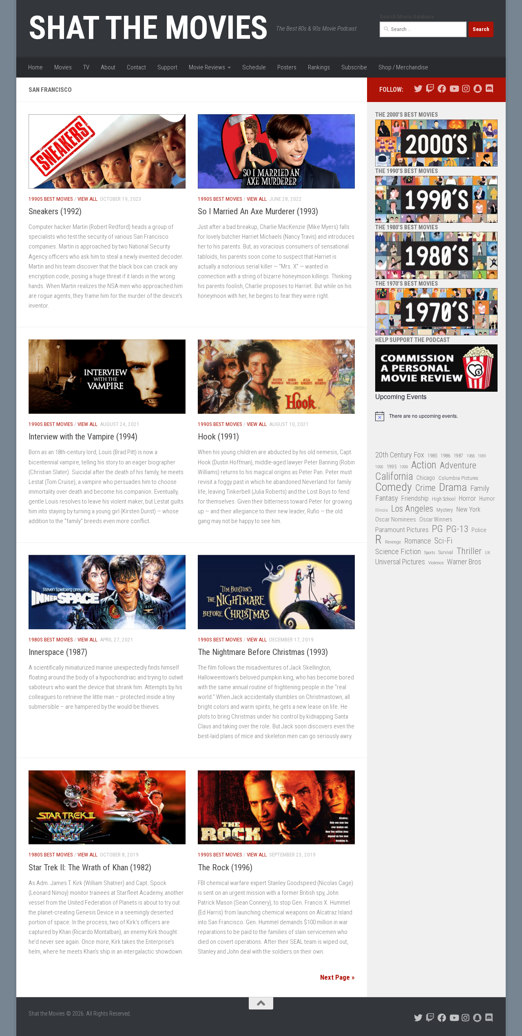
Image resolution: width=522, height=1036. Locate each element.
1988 (471, 456)
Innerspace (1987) (58, 652)
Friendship (415, 498)
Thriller (469, 551)
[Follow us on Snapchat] (477, 88)
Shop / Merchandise (403, 67)
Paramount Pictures (402, 530)
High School (444, 499)
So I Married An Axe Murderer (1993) (258, 211)
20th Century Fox (399, 454)
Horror (467, 498)
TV (86, 67)
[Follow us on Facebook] (442, 88)
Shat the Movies (148, 27)
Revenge (393, 542)
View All (87, 199)
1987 (458, 456)
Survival (445, 552)
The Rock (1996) (225, 867)
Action (423, 465)
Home (35, 67)
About (108, 67)
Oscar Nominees (395, 519)
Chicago (425, 478)
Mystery (444, 510)
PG (437, 529)
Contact (136, 67)
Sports (429, 552)
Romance (417, 541)
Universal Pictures (400, 561)
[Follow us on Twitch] (430, 88)
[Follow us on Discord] (489, 88)
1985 (432, 456)
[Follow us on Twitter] (418, 88)
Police (479, 530)
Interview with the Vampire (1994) (83, 436)
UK (487, 552)
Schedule (254, 67)
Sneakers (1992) (55, 211)
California (394, 476)
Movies (63, 67)
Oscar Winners (435, 519)
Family (479, 488)
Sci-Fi (443, 541)
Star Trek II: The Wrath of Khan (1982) (90, 867)
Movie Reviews (207, 67)
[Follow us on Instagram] (465, 88)
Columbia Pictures (458, 478)
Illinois (381, 510)
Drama (453, 487)
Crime (425, 488)
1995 (391, 467)
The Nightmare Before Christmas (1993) (263, 652)
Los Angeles (412, 508)
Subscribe (354, 67)
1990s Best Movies (51, 199)
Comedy (393, 487)
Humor (487, 498)
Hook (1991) (218, 436)
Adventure (458, 465)
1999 (404, 467)
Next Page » (337, 977)
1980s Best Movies (51, 640)
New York (468, 509)
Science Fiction (398, 551)
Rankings (319, 67)
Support (167, 67)
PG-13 (457, 529)
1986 (445, 456)
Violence (436, 563)
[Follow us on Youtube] (453, 88)
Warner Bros (464, 562)
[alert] (436, 416)
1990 (379, 467)
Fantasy (386, 498)
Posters (286, 67)
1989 (482, 456)
